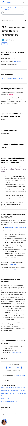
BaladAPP (11, 94)
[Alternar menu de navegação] (24, 3)
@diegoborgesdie (16, 352)
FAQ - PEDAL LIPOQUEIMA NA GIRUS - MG (13, 388)
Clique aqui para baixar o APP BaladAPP (15, 227)
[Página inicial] (7, 2)
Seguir (4, 43)
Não (18, 367)
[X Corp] (4, 358)
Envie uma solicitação (19, 375)
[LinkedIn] (6, 358)
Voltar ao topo (5, 380)
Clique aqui (13, 264)
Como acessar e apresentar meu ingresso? (13, 390)
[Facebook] (2, 358)
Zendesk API (9, 39)
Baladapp (3, 7)
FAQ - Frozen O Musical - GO (9, 401)
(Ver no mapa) (17, 61)
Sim (10, 367)
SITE (15, 269)
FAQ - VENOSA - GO (6, 398)
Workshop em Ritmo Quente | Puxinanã (12, 78)
